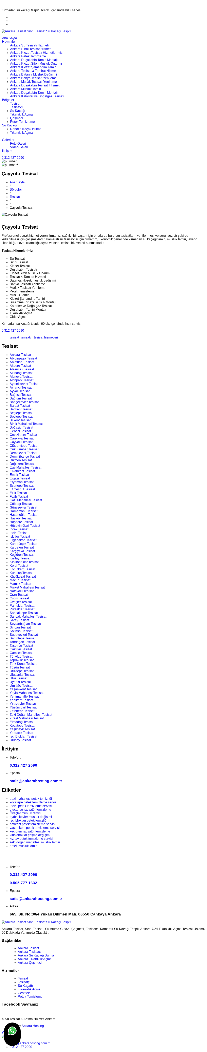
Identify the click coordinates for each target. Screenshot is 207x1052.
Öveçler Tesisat (21, 602)
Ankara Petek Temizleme (28, 56)
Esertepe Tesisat (22, 485)
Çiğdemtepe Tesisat (24, 445)
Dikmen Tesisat (21, 460)
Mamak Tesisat (20, 583)
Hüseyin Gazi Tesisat (25, 525)
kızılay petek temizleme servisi (31, 838)
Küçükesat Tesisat (23, 576)
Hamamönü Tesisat (23, 511)
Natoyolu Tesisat (22, 591)
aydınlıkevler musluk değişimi (31, 817)
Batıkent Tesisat (21, 409)
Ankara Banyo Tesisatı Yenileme (33, 78)
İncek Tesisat (19, 529)
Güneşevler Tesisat (23, 507)
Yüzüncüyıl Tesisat (23, 707)
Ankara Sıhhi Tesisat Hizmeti (30, 49)
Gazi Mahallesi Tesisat (26, 500)
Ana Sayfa (9, 38)
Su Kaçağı (17, 110)
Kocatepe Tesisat (22, 725)
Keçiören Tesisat (22, 554)
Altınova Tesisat (21, 376)
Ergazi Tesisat (20, 478)
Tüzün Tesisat (20, 667)
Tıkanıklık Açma (21, 114)
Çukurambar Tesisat (24, 449)
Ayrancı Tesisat (21, 387)
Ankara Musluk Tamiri (25, 89)
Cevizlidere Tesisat (23, 434)
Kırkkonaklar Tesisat (24, 562)
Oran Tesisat (19, 594)
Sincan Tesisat (20, 627)
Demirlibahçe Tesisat (25, 456)
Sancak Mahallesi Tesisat (28, 616)
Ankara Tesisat (20, 354)
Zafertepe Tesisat (22, 711)
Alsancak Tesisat (22, 369)
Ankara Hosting (33, 1026)
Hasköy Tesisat (21, 518)
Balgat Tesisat (20, 405)
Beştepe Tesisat (21, 413)
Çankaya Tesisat (22, 438)
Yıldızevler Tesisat (23, 703)
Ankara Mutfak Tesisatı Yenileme (33, 81)
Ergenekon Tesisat (23, 540)
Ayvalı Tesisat (20, 391)
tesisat (14, 337)
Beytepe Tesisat (21, 416)
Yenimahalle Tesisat (24, 696)
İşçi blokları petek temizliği (28, 820)
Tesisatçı (16, 107)
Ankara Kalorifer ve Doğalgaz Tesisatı (37, 96)
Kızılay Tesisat (20, 558)
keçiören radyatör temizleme (30, 831)
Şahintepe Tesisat (22, 638)
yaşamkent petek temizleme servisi (35, 827)
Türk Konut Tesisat (23, 663)
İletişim (7, 150)
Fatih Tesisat (19, 496)
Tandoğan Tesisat (22, 642)
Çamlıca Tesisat (21, 653)
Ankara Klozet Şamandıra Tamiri (33, 67)
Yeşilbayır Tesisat (22, 729)
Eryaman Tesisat (22, 482)
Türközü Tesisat (21, 656)
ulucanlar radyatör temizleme (30, 809)
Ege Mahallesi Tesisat (25, 467)
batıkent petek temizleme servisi (32, 824)
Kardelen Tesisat (22, 547)
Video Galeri (19, 147)
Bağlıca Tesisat (21, 394)
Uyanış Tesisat (20, 682)
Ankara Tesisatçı (29, 951)
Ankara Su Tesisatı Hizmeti (29, 45)
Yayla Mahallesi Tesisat (26, 693)
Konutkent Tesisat (22, 569)
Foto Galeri (18, 143)
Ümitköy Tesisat (21, 685)
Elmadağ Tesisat (22, 722)
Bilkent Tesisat (20, 420)
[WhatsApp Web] (12, 1034)
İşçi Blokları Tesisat (23, 736)
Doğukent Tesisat (22, 464)
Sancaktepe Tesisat (24, 613)
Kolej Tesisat (19, 565)
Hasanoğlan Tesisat (24, 514)
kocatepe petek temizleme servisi (33, 802)
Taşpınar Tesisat (21, 645)
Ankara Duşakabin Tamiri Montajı (34, 60)
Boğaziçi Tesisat (21, 427)
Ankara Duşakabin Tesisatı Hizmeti (35, 85)
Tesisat (15, 103)
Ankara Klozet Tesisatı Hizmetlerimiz (36, 52)
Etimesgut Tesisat (22, 489)
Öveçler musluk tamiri (25, 813)
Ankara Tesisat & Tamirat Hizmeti (33, 71)
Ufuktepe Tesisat (22, 671)
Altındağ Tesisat (21, 373)
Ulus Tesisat (18, 678)
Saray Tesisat (19, 620)
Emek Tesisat (19, 474)
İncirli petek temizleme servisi (31, 806)
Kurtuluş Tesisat (21, 573)
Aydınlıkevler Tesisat (24, 384)
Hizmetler (9, 41)
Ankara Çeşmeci (30, 962)
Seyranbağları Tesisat (25, 623)
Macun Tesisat (20, 580)
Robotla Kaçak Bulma (25, 129)
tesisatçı (26, 337)
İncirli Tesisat (19, 533)
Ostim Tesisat (19, 598)
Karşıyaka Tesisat (22, 551)
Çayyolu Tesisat (21, 442)
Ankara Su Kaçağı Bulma (36, 955)
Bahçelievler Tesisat (24, 402)
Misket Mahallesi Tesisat (27, 587)
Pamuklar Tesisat (22, 605)
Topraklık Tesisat (22, 660)
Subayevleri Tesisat (24, 634)
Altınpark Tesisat (21, 380)
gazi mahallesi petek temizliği (31, 798)
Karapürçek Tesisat (23, 543)
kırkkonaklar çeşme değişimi (30, 835)
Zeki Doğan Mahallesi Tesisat (31, 714)
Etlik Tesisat (18, 493)
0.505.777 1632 (23, 883)
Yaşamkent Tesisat (23, 689)
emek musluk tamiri (23, 846)
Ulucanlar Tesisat (22, 674)
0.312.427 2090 (13, 157)
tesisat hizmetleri (45, 337)
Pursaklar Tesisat (22, 609)
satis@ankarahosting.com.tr (36, 781)
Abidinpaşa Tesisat (23, 358)
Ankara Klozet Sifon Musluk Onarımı (36, 63)
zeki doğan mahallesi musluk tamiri (35, 842)
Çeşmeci (16, 118)
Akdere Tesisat (20, 365)
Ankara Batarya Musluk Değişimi (33, 74)
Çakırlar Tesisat (21, 649)
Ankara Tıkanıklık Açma (35, 959)
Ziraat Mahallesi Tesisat (27, 718)
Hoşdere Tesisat (21, 522)
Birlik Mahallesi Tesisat (26, 424)
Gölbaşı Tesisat (21, 504)
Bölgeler (8, 100)
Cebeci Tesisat (20, 431)
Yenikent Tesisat (21, 700)
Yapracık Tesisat (21, 733)
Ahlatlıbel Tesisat (22, 362)
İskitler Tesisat (20, 536)
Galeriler (8, 140)
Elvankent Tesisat (22, 471)
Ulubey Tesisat (20, 740)
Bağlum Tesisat (21, 398)
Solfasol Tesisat (21, 631)
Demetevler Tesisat (23, 453)
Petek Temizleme (22, 121)
